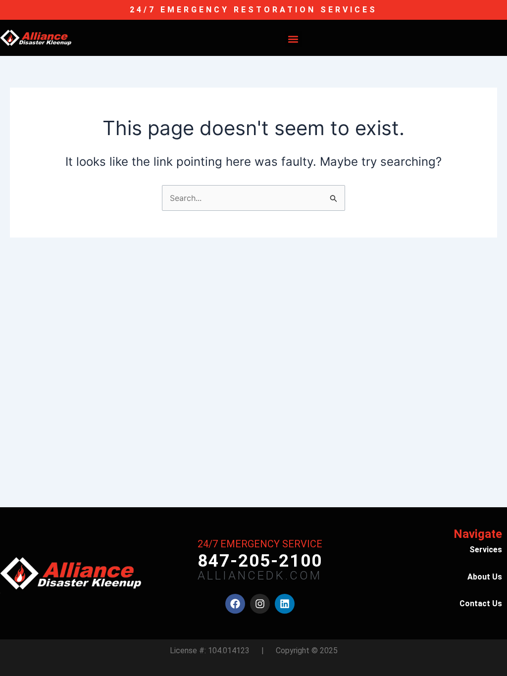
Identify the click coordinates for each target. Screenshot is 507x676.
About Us (484, 576)
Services (485, 549)
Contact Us (480, 603)
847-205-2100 (260, 561)
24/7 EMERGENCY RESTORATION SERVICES (253, 9)
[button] (293, 39)
